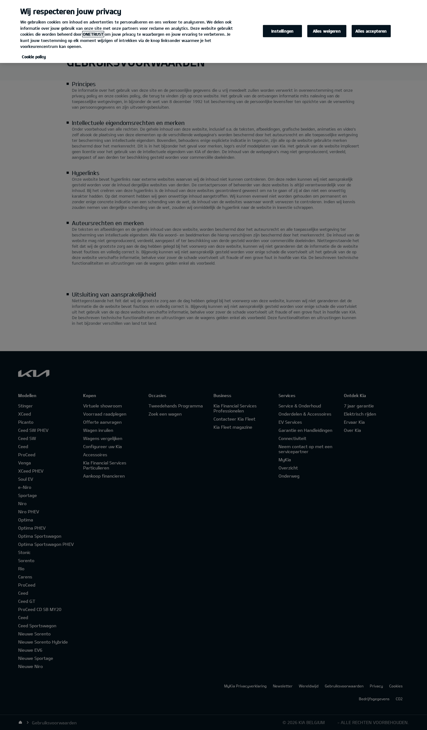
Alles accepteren (371, 30)
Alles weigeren (327, 30)
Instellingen (282, 30)
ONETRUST (93, 34)
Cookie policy (34, 56)
